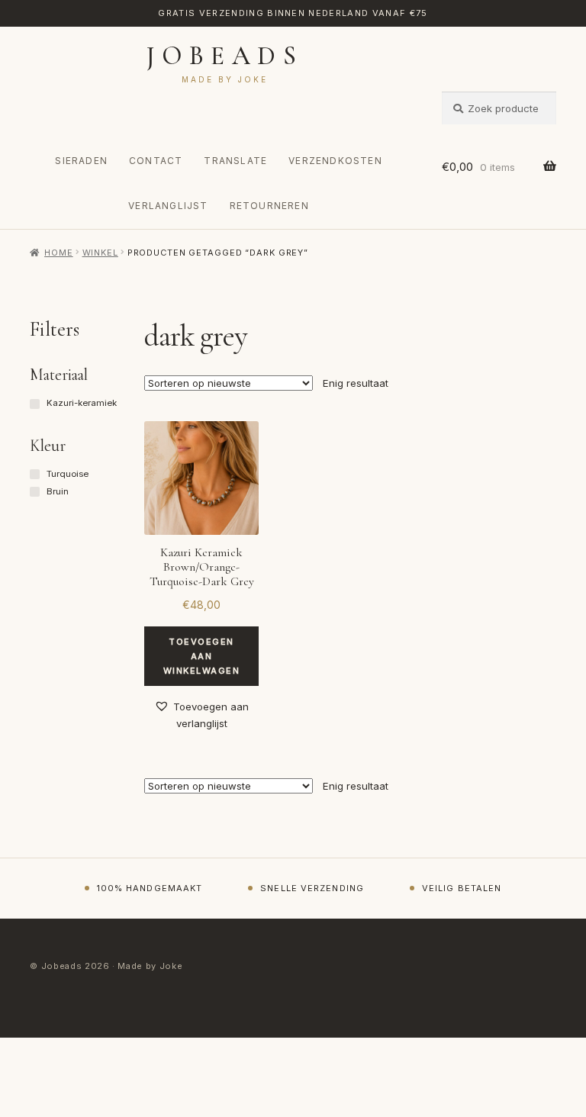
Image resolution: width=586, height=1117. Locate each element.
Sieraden (81, 160)
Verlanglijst (168, 205)
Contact (155, 160)
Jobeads (225, 56)
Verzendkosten (335, 160)
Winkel (100, 252)
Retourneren (269, 205)
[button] (201, 715)
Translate (235, 160)
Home (58, 252)
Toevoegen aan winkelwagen (201, 655)
